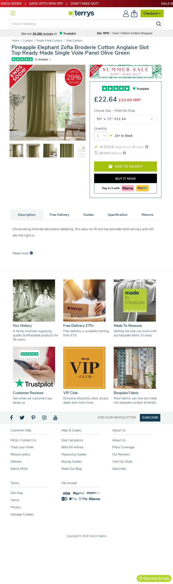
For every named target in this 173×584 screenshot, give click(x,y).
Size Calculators (72, 440)
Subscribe (119, 469)
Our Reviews (121, 454)
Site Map (17, 493)
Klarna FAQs (19, 469)
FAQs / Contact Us (23, 440)
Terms (15, 500)
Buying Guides (71, 461)
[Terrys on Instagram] (44, 418)
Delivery (16, 461)
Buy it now (125, 178)
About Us (119, 440)
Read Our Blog (71, 469)
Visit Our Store (122, 461)
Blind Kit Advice (72, 447)
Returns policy (20, 454)
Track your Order (22, 447)
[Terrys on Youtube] (56, 418)
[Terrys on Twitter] (22, 418)
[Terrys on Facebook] (11, 418)
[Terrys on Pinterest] (33, 418)
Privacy (16, 507)
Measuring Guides (73, 454)
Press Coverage (123, 447)
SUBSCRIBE (150, 418)
